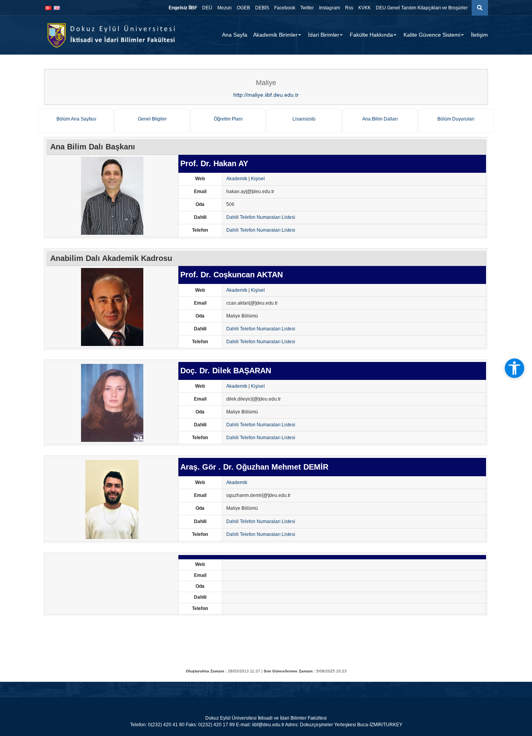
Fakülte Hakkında (371, 35)
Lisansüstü (303, 119)
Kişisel (258, 178)
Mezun (224, 8)
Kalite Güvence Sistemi (431, 35)
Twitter (307, 8)
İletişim (479, 35)
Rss (349, 8)
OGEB (243, 8)
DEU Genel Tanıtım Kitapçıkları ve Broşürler (422, 8)
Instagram (329, 8)
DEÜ (207, 8)
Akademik (236, 178)
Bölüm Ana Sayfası (76, 119)
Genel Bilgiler (152, 119)
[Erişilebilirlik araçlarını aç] (514, 368)
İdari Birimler (323, 35)
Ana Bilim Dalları (380, 119)
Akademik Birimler (275, 35)
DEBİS (262, 8)
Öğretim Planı (228, 119)
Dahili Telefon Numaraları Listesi (260, 217)
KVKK (364, 8)
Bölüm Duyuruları (455, 119)
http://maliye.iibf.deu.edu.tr (266, 95)
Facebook (284, 8)
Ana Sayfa (234, 35)
